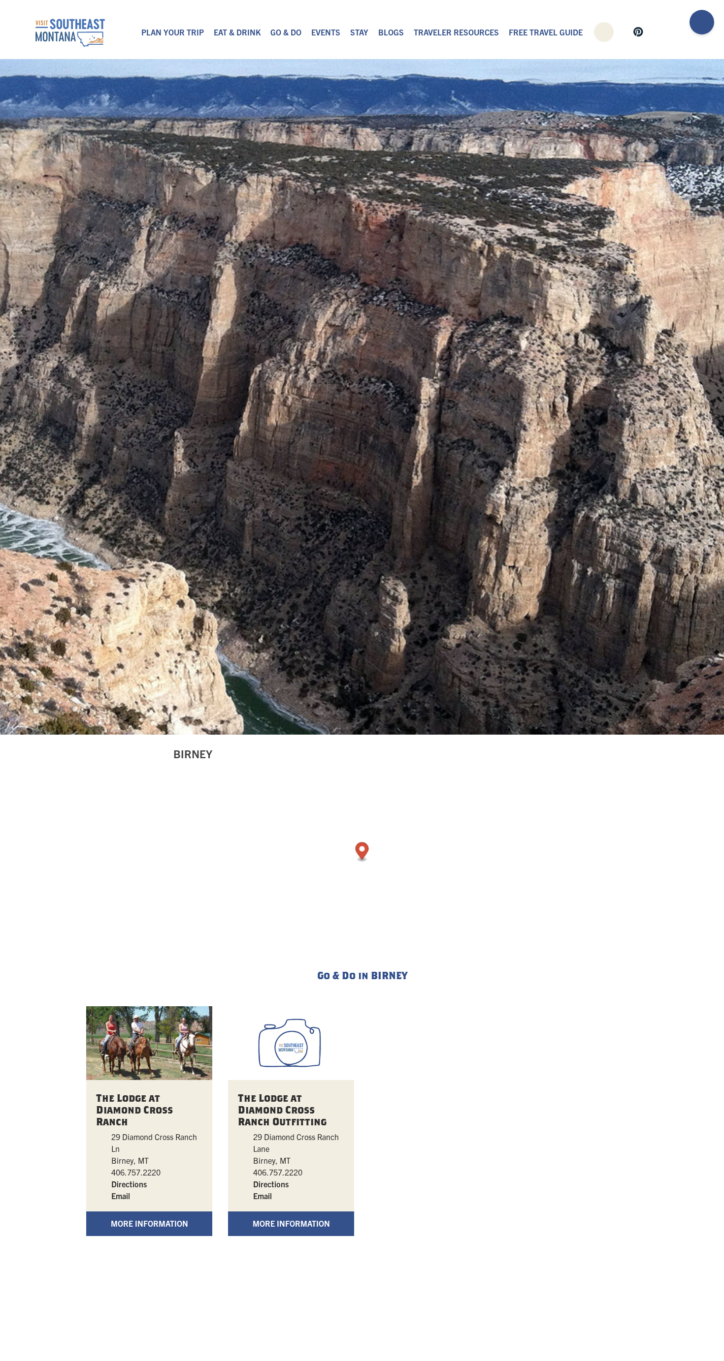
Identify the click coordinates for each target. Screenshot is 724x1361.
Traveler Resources (456, 32)
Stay (359, 32)
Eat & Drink (237, 32)
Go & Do (285, 32)
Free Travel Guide (546, 32)
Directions (129, 1184)
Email (120, 1196)
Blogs (391, 32)
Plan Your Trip (172, 32)
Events (325, 32)
